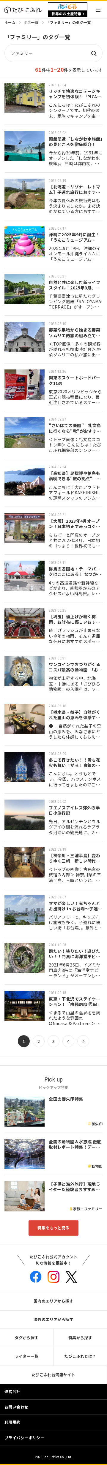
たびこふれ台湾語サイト (53, 1374)
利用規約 (12, 1422)
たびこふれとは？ (80, 1356)
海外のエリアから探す (53, 1319)
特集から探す (80, 1337)
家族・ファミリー (88, 1208)
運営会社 (12, 1391)
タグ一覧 (30, 22)
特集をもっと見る (53, 1228)
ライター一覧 (27, 1356)
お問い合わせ (16, 1407)
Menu (98, 10)
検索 (94, 53)
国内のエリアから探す (53, 1301)
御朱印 (97, 1123)
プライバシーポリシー (24, 1438)
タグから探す (27, 1337)
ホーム (9, 22)
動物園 (97, 1166)
